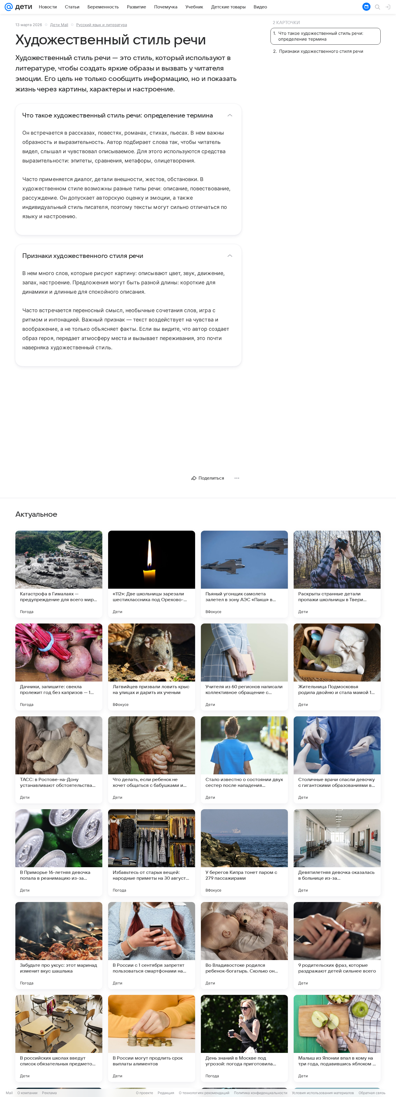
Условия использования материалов (323, 1093)
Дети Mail (59, 24)
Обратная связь (372, 1093)
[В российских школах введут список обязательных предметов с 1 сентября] (58, 1038)
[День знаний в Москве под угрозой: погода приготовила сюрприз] (244, 1038)
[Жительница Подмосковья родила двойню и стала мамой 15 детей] (337, 667)
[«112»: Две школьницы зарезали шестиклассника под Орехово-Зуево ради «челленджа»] (151, 574)
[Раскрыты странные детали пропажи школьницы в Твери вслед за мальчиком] (337, 574)
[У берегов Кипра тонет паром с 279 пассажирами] (244, 852)
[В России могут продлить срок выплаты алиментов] (151, 1038)
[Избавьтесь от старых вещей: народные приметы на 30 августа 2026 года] (151, 852)
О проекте (144, 1093)
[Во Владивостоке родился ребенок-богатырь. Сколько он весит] (244, 945)
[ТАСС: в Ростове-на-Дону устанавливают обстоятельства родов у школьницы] (58, 759)
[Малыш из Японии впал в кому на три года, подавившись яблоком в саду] (337, 1038)
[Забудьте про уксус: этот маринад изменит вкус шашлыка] (58, 945)
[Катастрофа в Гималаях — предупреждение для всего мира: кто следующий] (58, 574)
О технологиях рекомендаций (204, 1093)
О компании (27, 1093)
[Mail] (9, 7)
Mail (9, 1093)
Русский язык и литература (101, 24)
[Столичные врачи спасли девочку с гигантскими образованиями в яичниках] (337, 759)
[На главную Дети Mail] (22, 7)
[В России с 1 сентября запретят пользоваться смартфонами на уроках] (151, 945)
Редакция (166, 1093)
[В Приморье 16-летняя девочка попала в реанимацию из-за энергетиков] (58, 852)
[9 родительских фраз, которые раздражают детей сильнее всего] (337, 945)
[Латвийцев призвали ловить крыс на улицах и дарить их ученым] (151, 667)
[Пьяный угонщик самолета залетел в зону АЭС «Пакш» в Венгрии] (244, 574)
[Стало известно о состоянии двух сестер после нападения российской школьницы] (244, 759)
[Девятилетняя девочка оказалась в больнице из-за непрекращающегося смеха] (337, 852)
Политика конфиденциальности (260, 1093)
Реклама (49, 1093)
